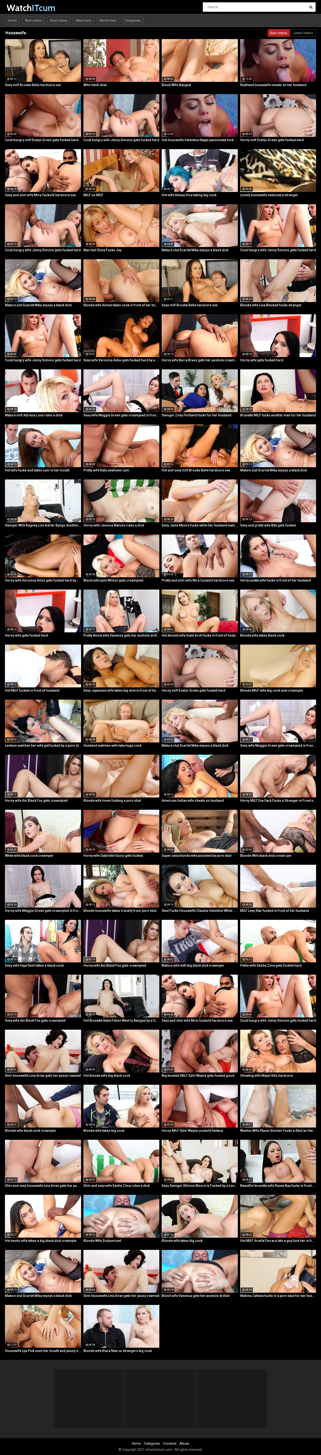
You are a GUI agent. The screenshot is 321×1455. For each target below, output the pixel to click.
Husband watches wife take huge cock (112, 745)
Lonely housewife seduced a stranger (269, 195)
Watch (19, 7)
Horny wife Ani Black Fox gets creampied (36, 800)
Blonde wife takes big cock (103, 1130)
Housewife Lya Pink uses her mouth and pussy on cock (43, 1351)
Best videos (58, 20)
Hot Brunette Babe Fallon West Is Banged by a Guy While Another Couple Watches (121, 1020)
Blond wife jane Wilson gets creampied (113, 580)
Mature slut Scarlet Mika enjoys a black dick (195, 250)
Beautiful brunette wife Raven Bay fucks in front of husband (278, 1186)
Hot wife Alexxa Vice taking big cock (189, 195)
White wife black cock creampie (29, 855)
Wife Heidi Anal (95, 85)
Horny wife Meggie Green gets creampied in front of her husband (43, 911)
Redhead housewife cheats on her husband (273, 85)
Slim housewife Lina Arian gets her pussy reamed (43, 1075)
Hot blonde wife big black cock (106, 1075)
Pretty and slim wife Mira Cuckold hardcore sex (198, 580)
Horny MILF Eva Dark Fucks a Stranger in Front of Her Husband (278, 800)
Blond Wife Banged (176, 85)
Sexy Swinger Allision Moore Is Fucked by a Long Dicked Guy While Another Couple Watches (200, 1186)
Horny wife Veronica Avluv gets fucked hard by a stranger (43, 580)
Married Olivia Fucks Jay (102, 250)
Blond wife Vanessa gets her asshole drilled (196, 1296)
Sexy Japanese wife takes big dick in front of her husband (121, 690)
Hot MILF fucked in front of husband (32, 690)
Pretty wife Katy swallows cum (106, 470)
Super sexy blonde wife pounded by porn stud (196, 855)
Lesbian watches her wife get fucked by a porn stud (43, 745)
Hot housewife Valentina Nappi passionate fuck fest (200, 140)
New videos (33, 20)
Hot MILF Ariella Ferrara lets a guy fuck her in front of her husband (278, 1241)
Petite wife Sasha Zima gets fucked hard (271, 965)
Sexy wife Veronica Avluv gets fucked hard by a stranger (121, 360)
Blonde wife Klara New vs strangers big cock (117, 1351)
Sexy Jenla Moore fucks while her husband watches (200, 525)
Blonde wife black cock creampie (30, 1130)
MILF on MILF (93, 195)
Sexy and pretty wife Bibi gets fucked (268, 525)
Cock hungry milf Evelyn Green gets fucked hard (41, 140)
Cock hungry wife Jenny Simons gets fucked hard (121, 140)
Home (12, 20)
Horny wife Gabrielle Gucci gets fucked (113, 855)
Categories (133, 20)
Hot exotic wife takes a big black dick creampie (40, 1241)
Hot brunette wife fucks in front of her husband (275, 580)
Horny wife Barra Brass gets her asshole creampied (200, 360)
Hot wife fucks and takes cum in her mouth (37, 470)
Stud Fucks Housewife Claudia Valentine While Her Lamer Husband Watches (200, 911)
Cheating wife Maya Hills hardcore (266, 1075)
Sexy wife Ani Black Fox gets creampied (35, 1020)
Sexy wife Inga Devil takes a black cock (34, 965)
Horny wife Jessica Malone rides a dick (113, 525)
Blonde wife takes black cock (262, 635)
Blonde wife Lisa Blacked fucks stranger (271, 305)
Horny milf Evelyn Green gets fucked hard (272, 140)
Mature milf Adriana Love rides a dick (33, 415)
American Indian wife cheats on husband (193, 800)
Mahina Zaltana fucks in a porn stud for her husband (278, 1296)
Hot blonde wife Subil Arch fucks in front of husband (200, 635)
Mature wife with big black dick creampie (193, 965)
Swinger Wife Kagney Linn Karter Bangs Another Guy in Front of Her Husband (43, 525)
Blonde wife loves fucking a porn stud (112, 800)
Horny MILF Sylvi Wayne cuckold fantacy (192, 1130)
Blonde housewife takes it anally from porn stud (120, 911)
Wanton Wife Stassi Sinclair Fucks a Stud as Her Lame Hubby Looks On (278, 1130)
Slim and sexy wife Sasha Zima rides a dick (116, 1186)
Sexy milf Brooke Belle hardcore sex (33, 85)
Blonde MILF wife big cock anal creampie (271, 690)
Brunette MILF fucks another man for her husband (278, 415)
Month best (107, 20)
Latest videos (303, 33)
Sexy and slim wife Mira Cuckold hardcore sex (40, 195)
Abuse (184, 1443)
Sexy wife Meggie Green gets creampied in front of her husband (121, 415)
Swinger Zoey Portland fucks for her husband (196, 415)
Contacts (169, 1443)
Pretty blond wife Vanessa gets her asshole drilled (121, 635)
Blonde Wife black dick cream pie (265, 855)
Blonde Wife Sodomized (102, 1241)
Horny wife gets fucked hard (261, 360)
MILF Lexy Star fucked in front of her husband (274, 911)
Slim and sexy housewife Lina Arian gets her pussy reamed (43, 1186)
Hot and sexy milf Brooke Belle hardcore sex (196, 470)
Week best (83, 20)
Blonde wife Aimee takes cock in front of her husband (121, 305)
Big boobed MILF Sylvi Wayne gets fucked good (198, 1075)
